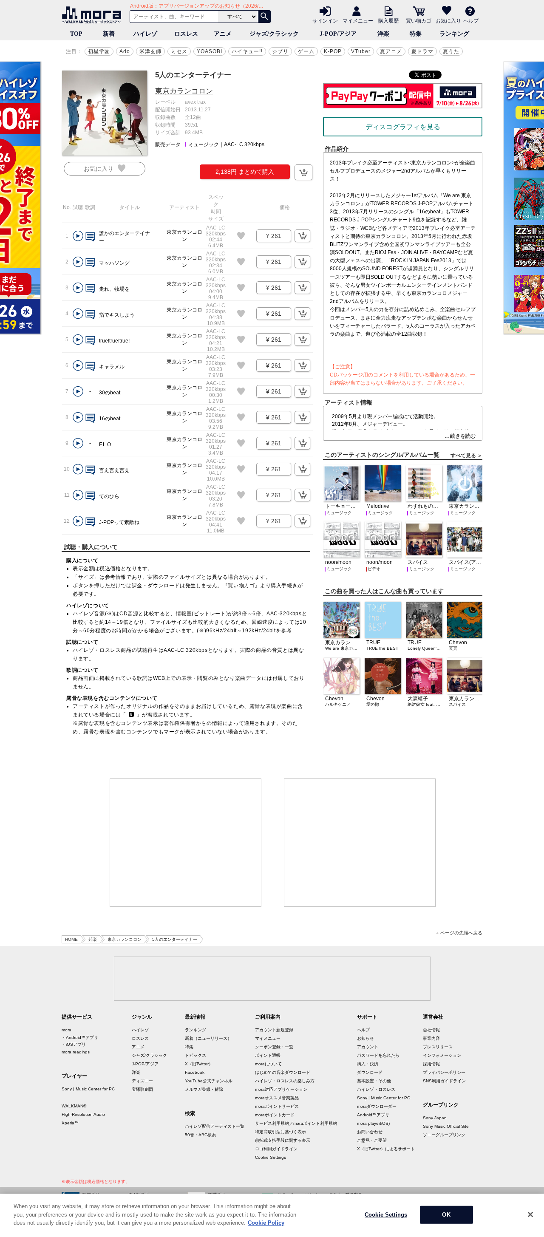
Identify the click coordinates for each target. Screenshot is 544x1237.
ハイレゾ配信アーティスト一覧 (214, 1126)
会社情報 (431, 1030)
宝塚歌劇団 (142, 1089)
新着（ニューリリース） (208, 1038)
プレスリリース (438, 1047)
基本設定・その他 (374, 1080)
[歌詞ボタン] (90, 237)
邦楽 (92, 939)
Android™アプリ (373, 1114)
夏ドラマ (422, 51)
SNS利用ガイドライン (444, 1080)
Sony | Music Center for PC (88, 1089)
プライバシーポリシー (444, 1072)
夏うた (451, 51)
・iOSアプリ (74, 1044)
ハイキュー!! (247, 51)
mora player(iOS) (373, 1123)
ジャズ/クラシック (274, 34)
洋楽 (383, 34)
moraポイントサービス (277, 1106)
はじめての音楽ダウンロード (282, 1072)
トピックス (195, 1055)
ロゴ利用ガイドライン (276, 1148)
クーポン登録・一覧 (274, 1047)
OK (446, 1215)
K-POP (333, 51)
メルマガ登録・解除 (204, 1089)
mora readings (76, 1052)
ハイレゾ (145, 34)
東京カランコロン (184, 91)
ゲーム (306, 51)
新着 (109, 34)
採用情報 (431, 1063)
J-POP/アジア (338, 34)
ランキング (454, 34)
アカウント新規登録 (274, 1030)
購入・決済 (367, 1063)
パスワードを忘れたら (378, 1055)
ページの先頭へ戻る (461, 933)
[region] (272, 1215)
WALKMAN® (74, 1106)
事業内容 (431, 1038)
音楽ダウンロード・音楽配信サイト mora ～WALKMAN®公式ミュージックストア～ (93, 14)
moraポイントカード (275, 1114)
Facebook (194, 1072)
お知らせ (365, 1038)
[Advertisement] (185, 842)
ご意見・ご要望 (372, 1140)
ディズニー (142, 1080)
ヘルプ (471, 20)
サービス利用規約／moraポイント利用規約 (296, 1123)
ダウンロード (369, 1072)
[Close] (530, 1214)
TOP (76, 34)
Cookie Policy (266, 1223)
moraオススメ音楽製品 (277, 1097)
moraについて (268, 1063)
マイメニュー (358, 20)
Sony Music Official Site (446, 1126)
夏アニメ (391, 51)
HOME (71, 939)
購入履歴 (388, 20)
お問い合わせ (369, 1131)
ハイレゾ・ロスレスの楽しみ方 (284, 1080)
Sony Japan (435, 1117)
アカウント (367, 1047)
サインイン (325, 20)
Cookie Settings (270, 1157)
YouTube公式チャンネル (208, 1080)
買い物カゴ (418, 20)
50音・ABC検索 (200, 1134)
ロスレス (186, 34)
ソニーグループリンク (444, 1134)
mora (66, 1030)
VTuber (361, 51)
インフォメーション (442, 1055)
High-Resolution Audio (83, 1114)
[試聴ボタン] (78, 236)
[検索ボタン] (264, 17)
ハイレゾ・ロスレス (376, 1089)
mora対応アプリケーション (281, 1089)
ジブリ (280, 51)
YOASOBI (209, 51)
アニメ (223, 34)
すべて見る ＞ (466, 456)
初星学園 (99, 51)
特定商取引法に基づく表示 (280, 1131)
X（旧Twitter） (199, 1063)
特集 (416, 34)
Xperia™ (70, 1123)
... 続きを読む (460, 436)
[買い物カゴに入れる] (303, 172)
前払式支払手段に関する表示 (282, 1140)
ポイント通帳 (267, 1055)
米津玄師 (150, 51)
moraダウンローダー (377, 1106)
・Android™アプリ (80, 1037)
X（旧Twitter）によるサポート (386, 1148)
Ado (124, 51)
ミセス (179, 51)
